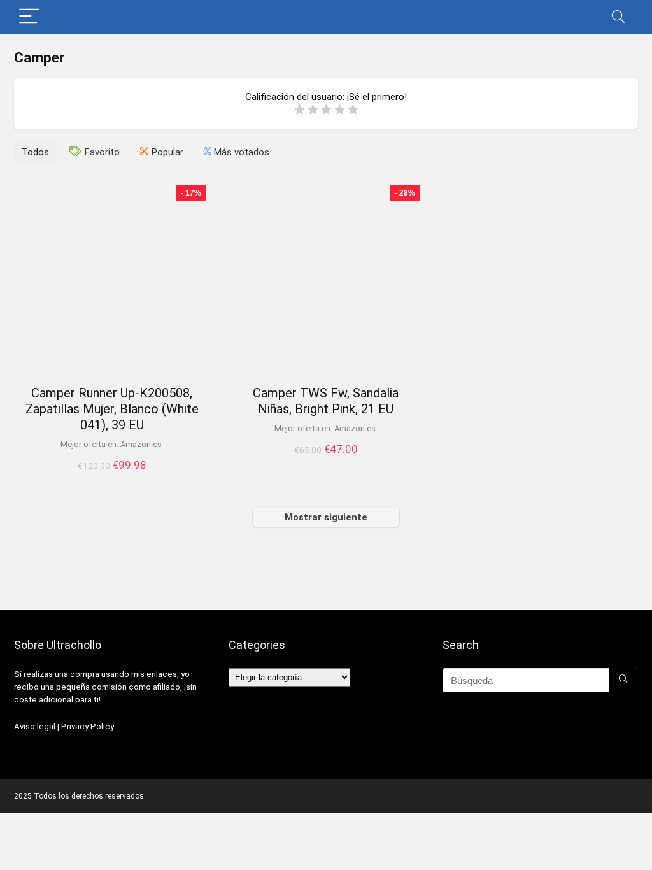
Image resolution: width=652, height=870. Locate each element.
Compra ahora (112, 479)
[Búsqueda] (623, 680)
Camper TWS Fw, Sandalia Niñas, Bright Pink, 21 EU (326, 401)
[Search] (618, 17)
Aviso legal (34, 726)
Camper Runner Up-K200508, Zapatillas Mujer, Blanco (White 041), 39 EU (112, 408)
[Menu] (29, 17)
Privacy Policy (87, 726)
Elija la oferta (326, 463)
